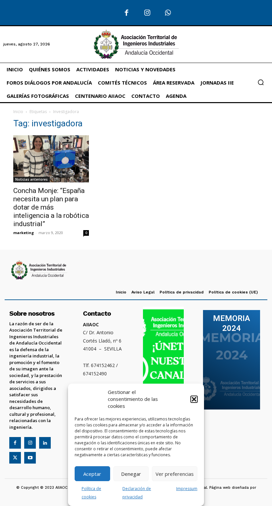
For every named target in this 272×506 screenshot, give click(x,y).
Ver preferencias (175, 474)
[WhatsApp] (168, 13)
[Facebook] (126, 13)
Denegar (131, 474)
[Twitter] (15, 458)
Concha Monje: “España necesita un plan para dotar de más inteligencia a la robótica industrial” (51, 207)
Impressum (186, 488)
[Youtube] (30, 458)
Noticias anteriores (31, 179)
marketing (23, 232)
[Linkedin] (45, 443)
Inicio (18, 111)
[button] (194, 399)
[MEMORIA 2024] (231, 360)
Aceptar (92, 474)
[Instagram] (147, 13)
